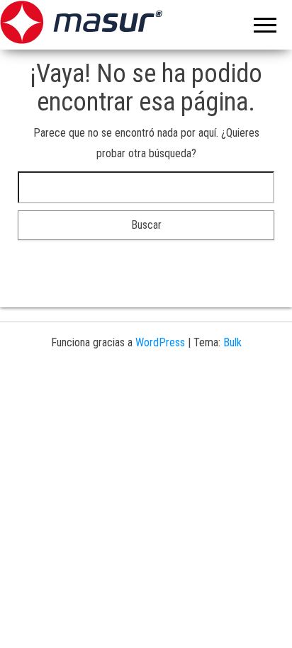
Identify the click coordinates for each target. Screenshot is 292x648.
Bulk (232, 342)
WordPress (160, 342)
